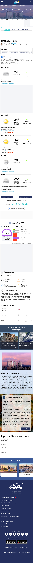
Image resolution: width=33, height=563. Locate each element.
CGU (16, 547)
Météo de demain (6, 197)
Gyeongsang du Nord (14, 5)
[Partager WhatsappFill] (26, 204)
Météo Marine (5, 524)
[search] (30, 2)
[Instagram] (18, 534)
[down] (16, 390)
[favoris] (29, 10)
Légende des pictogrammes (10, 516)
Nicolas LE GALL (16, 43)
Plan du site (25, 547)
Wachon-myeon (22, 5)
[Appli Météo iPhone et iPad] (11, 542)
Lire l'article (25, 429)
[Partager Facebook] (16, 204)
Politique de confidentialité (10, 552)
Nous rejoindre (5, 511)
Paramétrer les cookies (24, 552)
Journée (7, 29)
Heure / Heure (16, 29)
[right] (31, 22)
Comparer (25, 29)
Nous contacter (6, 513)
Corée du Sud (6, 5)
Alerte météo (5, 505)
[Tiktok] (26, 534)
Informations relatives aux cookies (17, 550)
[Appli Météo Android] (22, 542)
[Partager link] (13, 204)
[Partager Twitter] (20, 204)
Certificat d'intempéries (8, 503)
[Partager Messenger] (23, 204)
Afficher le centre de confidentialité (17, 555)
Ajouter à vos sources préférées (17, 208)
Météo (1, 5)
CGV (20, 547)
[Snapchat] (14, 534)
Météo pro (4, 526)
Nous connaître (6, 508)
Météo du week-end (25, 197)
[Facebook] (6, 534)
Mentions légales (9, 547)
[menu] (2, 2)
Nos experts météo (7, 500)
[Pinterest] (22, 534)
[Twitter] (10, 534)
